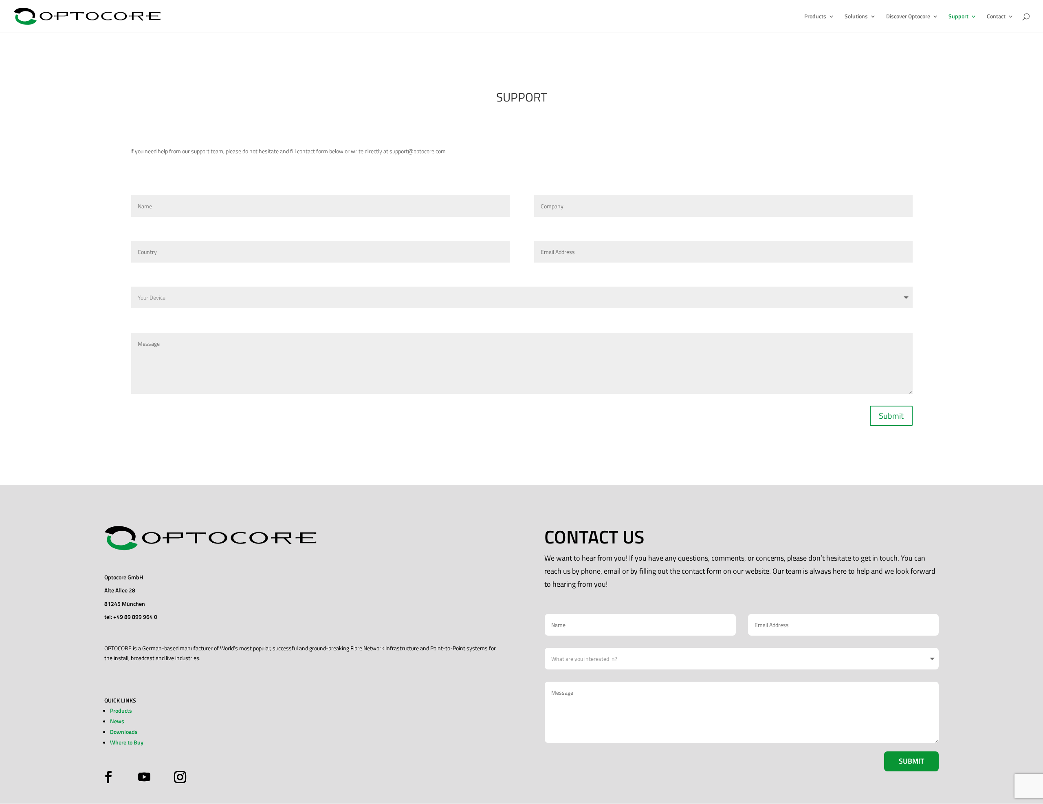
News (117, 721)
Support (958, 16)
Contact (996, 16)
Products (815, 16)
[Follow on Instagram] (178, 777)
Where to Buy (126, 742)
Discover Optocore (908, 16)
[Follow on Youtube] (144, 777)
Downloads (124, 731)
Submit (891, 415)
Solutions (856, 16)
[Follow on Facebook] (110, 777)
